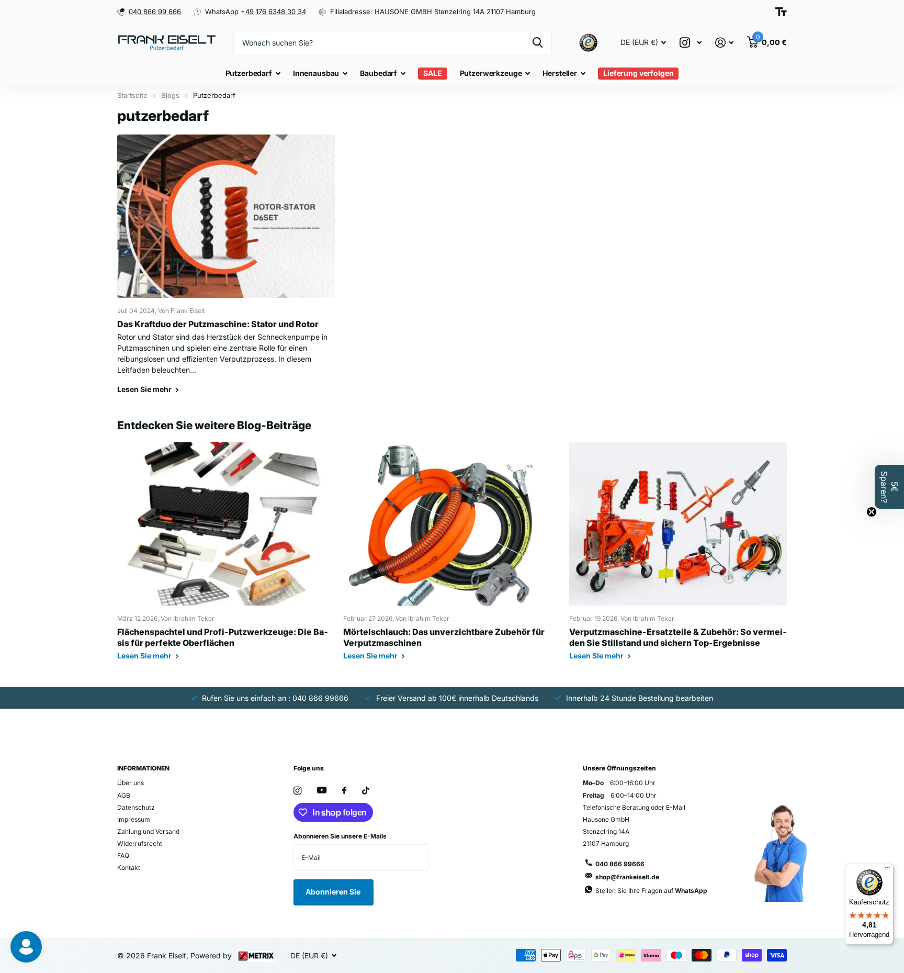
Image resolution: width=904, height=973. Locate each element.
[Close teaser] (871, 512)
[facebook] (344, 791)
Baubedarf (378, 73)
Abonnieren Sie (334, 891)
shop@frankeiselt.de (627, 877)
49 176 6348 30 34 (275, 11)
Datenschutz (136, 807)
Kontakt (128, 867)
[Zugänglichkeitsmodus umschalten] (781, 11)
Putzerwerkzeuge (491, 73)
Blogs (170, 95)
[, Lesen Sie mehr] (690, 42)
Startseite (132, 95)
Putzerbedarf (248, 73)
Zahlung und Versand (148, 831)
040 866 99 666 (155, 11)
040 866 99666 (620, 864)
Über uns (130, 783)
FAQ (123, 855)
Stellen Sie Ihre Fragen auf (651, 890)
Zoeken (537, 42)
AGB (123, 795)
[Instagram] (297, 791)
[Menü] (887, 870)
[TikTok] (365, 791)
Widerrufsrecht (139, 843)
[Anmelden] (724, 42)
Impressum (133, 819)
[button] (889, 487)
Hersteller (560, 73)
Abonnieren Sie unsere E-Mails (340, 836)
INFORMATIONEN (143, 768)
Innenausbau (316, 73)
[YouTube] (321, 790)
